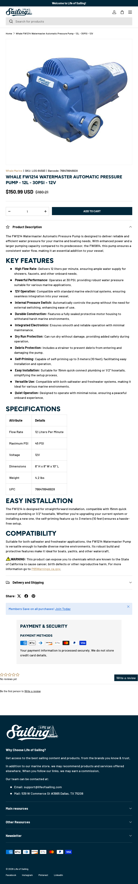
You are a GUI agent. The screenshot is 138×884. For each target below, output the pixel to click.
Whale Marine (14, 170)
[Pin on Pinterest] (33, 596)
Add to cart (92, 211)
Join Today (63, 609)
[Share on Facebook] (26, 596)
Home (9, 33)
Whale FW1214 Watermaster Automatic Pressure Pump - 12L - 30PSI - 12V (54, 33)
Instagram (27, 874)
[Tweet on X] (19, 596)
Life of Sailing (21, 868)
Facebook (11, 874)
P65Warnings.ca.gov (45, 569)
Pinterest (43, 874)
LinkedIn (58, 874)
